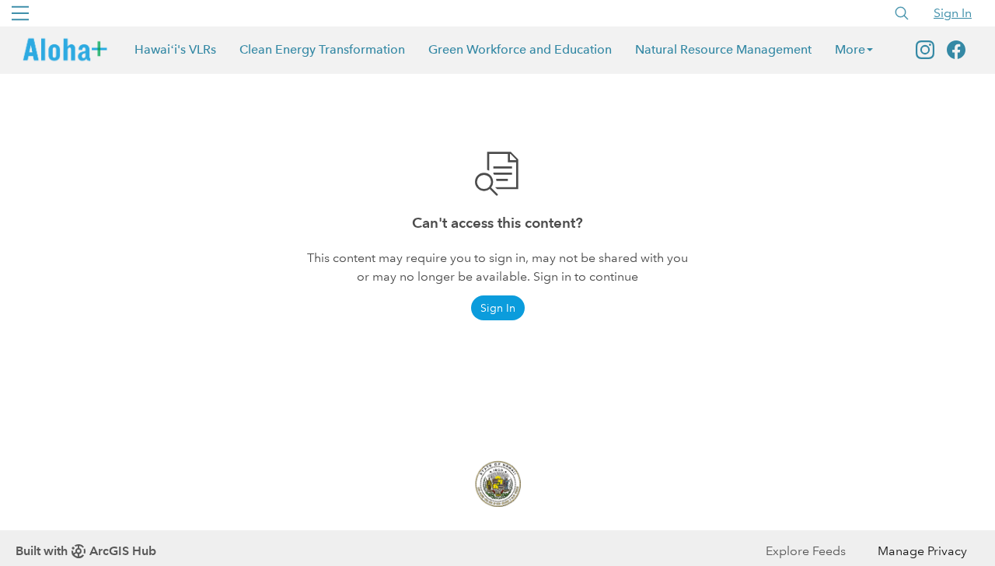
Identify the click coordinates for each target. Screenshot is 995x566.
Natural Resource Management (723, 49)
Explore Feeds (806, 550)
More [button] (850, 49)
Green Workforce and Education (520, 49)
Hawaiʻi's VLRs (175, 49)
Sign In (953, 12)
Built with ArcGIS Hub (86, 550)
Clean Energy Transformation (322, 49)
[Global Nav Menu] (20, 13)
